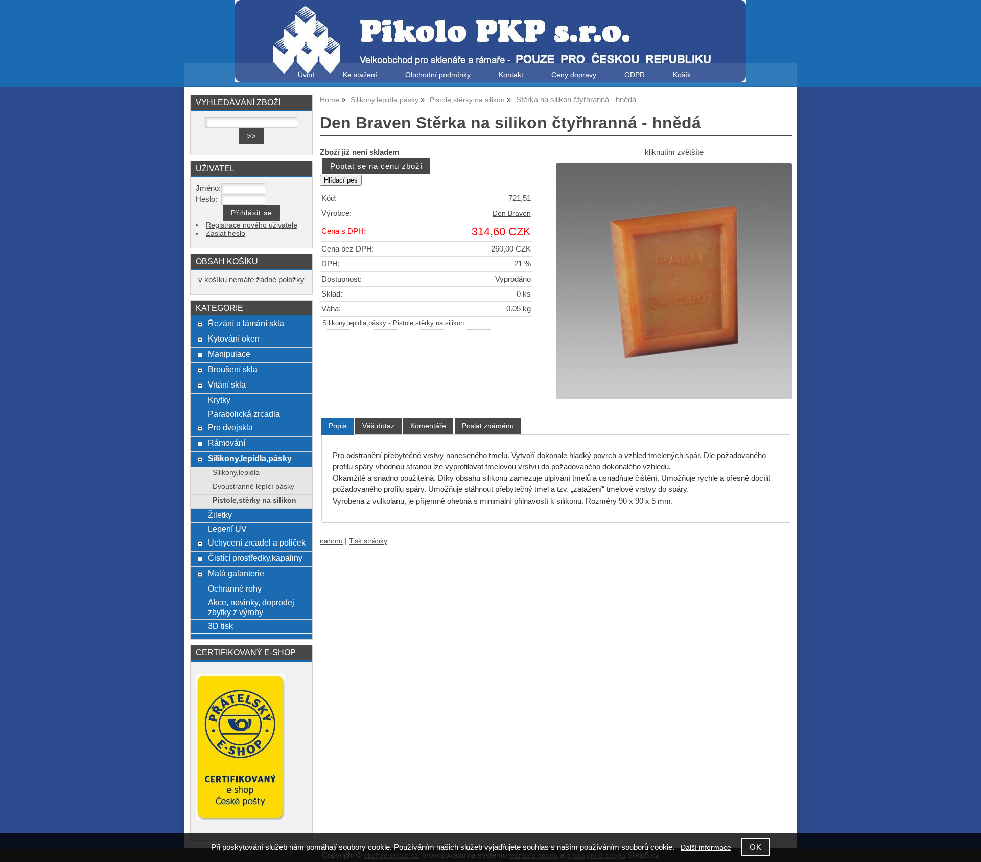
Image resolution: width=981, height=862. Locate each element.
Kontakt (511, 75)
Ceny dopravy (573, 75)
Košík (682, 75)
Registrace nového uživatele (251, 225)
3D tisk (220, 625)
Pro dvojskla (230, 427)
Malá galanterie (236, 573)
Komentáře (428, 426)
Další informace (706, 847)
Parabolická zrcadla (244, 413)
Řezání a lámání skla (246, 323)
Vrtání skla (227, 384)
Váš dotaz (378, 426)
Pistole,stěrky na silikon (428, 323)
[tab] (337, 426)
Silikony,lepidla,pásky (354, 323)
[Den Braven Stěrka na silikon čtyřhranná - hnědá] (674, 281)
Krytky (219, 399)
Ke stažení (360, 75)
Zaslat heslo (225, 233)
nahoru (331, 541)
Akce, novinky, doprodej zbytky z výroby (251, 607)
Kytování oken (234, 338)
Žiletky (220, 514)
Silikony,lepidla (236, 473)
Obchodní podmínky (438, 75)
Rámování (226, 442)
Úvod (306, 75)
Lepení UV (227, 528)
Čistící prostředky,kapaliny (255, 557)
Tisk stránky (368, 541)
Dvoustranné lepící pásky (253, 486)
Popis (337, 426)
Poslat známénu (488, 426)
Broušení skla (233, 369)
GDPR (634, 75)
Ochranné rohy (235, 588)
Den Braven (512, 213)
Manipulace (229, 353)
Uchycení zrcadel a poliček (257, 542)
